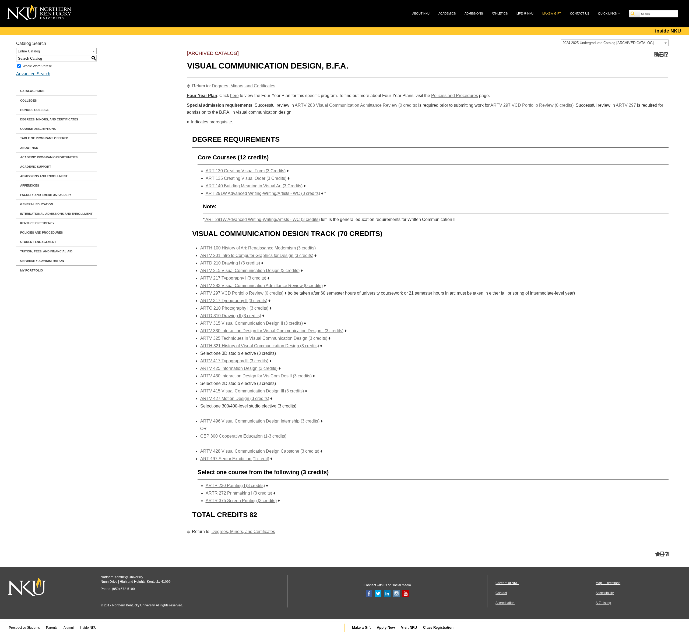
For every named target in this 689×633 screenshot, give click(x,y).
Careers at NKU (507, 583)
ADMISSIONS (474, 13)
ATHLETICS (500, 13)
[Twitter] (378, 593)
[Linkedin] (387, 593)
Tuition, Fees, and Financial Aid (46, 251)
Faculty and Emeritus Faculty (45, 194)
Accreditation (505, 603)
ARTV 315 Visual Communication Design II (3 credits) (251, 323)
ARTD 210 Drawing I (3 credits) (230, 263)
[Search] (634, 13)
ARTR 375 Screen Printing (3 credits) (241, 500)
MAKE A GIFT (551, 13)
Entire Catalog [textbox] (29, 51)
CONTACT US (579, 13)
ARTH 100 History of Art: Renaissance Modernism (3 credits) (258, 248)
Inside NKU (88, 628)
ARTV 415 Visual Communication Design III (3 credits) (252, 391)
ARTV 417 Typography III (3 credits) (234, 361)
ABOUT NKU (421, 13)
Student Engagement (38, 242)
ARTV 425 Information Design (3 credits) (238, 368)
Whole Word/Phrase (37, 66)
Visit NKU (409, 627)
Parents (51, 628)
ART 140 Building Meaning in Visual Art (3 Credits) (254, 186)
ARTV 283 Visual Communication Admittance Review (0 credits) (356, 105)
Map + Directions (608, 583)
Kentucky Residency (37, 223)
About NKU (29, 147)
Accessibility (605, 593)
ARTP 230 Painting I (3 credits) (235, 485)
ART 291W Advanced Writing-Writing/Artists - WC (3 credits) (263, 193)
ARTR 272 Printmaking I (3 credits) (239, 493)
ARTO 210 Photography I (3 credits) (234, 308)
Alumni (69, 628)
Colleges (28, 100)
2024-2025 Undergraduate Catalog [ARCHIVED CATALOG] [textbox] (608, 43)
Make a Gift (361, 627)
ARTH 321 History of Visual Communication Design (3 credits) (259, 346)
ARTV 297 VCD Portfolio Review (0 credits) (532, 105)
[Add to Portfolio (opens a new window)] (656, 54)
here (234, 95)
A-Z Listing (603, 603)
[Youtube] (405, 593)
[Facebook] (369, 593)
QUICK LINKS (607, 13)
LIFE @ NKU (524, 13)
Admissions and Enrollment (44, 176)
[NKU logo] (39, 13)
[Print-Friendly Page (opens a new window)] (661, 54)
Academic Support (35, 166)
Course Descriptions (38, 128)
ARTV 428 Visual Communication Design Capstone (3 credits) (259, 451)
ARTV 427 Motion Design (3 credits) (234, 398)
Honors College (34, 110)
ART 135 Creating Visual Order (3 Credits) (246, 178)
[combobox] (615, 43)
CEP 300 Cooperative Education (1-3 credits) (243, 436)
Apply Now (386, 627)
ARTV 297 (626, 105)
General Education (36, 204)
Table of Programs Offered (44, 138)
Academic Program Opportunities (49, 157)
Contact (501, 593)
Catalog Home (32, 90)
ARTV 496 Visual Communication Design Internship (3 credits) (259, 421)
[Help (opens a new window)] (666, 54)
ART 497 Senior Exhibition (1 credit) (234, 458)
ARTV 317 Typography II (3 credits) (233, 300)
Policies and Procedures (41, 232)
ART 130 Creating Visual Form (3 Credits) (246, 171)
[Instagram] (396, 593)
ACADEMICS (447, 13)
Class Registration (438, 627)
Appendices (29, 185)
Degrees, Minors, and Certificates (49, 119)
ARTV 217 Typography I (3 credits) (233, 278)
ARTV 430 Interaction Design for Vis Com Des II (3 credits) (256, 376)
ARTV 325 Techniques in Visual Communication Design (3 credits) (263, 338)
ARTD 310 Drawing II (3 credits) (230, 315)
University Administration (42, 260)
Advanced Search (33, 73)
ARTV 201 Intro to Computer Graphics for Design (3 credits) (256, 255)
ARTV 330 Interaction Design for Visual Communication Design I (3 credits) (271, 330)
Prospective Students (24, 628)
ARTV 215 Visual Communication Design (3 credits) (250, 270)
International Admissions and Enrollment (56, 213)
